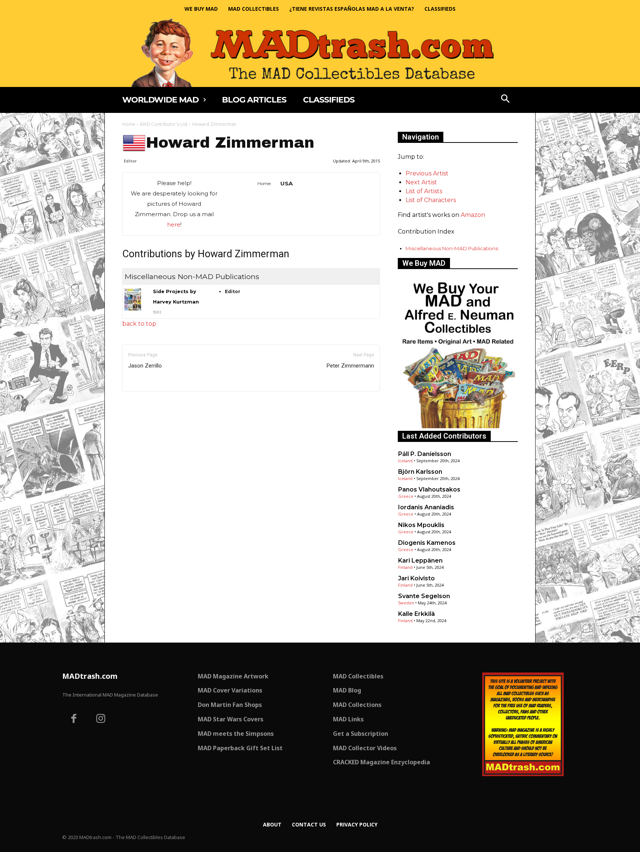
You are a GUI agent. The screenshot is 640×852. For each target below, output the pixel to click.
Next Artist (421, 182)
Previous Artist (427, 173)
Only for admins (147, 403)
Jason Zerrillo (145, 365)
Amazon (473, 214)
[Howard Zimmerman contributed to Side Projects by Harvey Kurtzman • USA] (133, 299)
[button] (505, 99)
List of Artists (424, 191)
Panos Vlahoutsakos (429, 489)
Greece (405, 496)
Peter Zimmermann (350, 365)
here (173, 224)
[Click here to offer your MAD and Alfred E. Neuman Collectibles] (458, 426)
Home (128, 124)
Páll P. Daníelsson (424, 453)
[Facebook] (73, 719)
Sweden (406, 603)
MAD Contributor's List (163, 124)
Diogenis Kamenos (427, 542)
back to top (139, 323)
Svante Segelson (424, 596)
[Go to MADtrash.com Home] (320, 52)
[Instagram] (101, 719)
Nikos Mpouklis (421, 525)
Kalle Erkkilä (416, 613)
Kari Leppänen (420, 560)
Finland (405, 567)
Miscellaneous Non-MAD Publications (452, 248)
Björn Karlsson (420, 471)
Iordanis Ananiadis (426, 507)
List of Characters (431, 200)
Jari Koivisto (416, 578)
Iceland (405, 460)
